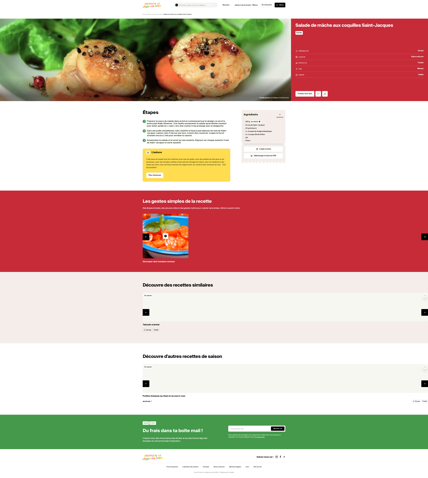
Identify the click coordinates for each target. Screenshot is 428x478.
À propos (206, 467)
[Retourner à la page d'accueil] (152, 5)
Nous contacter (219, 467)
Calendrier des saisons (190, 467)
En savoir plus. (260, 437)
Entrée (160, 14)
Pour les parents (172, 467)
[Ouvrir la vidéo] (165, 236)
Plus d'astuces (155, 175)
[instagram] (277, 457)
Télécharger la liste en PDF (265, 156)
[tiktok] (284, 457)
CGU (247, 467)
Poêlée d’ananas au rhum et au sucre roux (164, 396)
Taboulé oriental (151, 325)
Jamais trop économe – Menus (246, 5)
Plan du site (257, 467)
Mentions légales (235, 467)
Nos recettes (152, 14)
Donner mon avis (305, 94)
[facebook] (280, 457)
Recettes (226, 5)
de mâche (254, 121)
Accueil (145, 14)
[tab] (325, 94)
